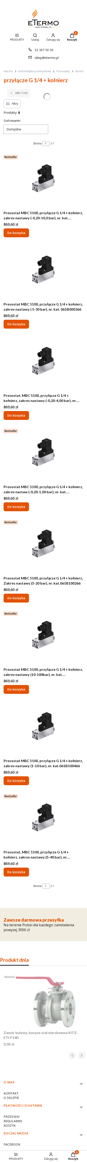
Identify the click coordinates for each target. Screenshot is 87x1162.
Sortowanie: (12, 120)
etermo (8, 71)
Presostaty (63, 71)
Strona (37, 143)
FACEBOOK (12, 1144)
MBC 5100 (21, 93)
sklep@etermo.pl (47, 58)
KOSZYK (10, 1125)
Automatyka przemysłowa (34, 71)
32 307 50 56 (44, 50)
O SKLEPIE (11, 1098)
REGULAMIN (13, 1121)
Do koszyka (16, 233)
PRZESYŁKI (11, 1116)
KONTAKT (11, 1093)
